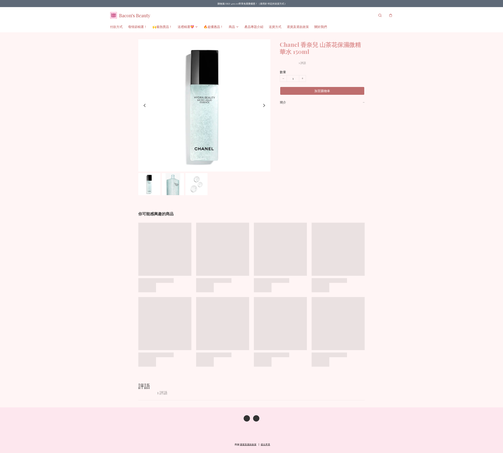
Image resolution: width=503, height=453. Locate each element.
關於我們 (320, 27)
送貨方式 (275, 27)
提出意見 (265, 444)
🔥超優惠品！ (213, 27)
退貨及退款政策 (298, 27)
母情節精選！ (137, 27)
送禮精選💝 (186, 27)
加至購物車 (322, 91)
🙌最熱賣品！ (162, 27)
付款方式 (116, 27)
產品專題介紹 (253, 27)
